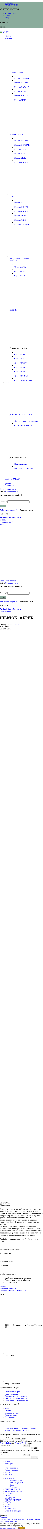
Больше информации (9, 1528)
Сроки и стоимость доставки (26, 421)
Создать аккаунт (12, 491)
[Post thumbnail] (6, 1426)
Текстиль (13, 1487)
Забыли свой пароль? (8, 510)
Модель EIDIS (20, 100)
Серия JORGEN (20, 363)
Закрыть (3, 1517)
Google (10, 518)
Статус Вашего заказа (23, 425)
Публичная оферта (12, 1392)
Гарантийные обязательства (16, 1398)
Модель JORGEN (21, 96)
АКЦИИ (13, 310)
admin (17, 624)
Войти (3, 506)
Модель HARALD (21, 87)
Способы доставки (12, 1413)
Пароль (3, 502)
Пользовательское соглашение (17, 1396)
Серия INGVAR (20, 359)
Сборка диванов (11, 1417)
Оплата (8, 1411)
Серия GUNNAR (21, 376)
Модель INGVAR (21, 83)
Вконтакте (17, 518)
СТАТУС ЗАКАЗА (12, 479)
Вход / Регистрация (13, 1511)
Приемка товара (20, 464)
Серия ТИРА (19, 271)
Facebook (4, 518)
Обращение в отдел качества (16, 1400)
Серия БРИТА (20, 267)
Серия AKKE (19, 372)
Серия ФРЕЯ (19, 276)
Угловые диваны (16, 72)
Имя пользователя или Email (11, 495)
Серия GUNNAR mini (23, 380)
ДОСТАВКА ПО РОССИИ (21, 415)
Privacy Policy (5, 1443)
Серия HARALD (21, 354)
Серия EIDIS (19, 367)
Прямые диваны (16, 134)
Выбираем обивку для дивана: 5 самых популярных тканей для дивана (21, 1429)
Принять (21, 1528)
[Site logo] (4, 32)
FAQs (7, 1409)
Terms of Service (21, 1443)
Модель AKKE (20, 91)
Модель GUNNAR (22, 78)
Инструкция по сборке (23, 468)
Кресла (12, 196)
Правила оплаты (11, 1394)
